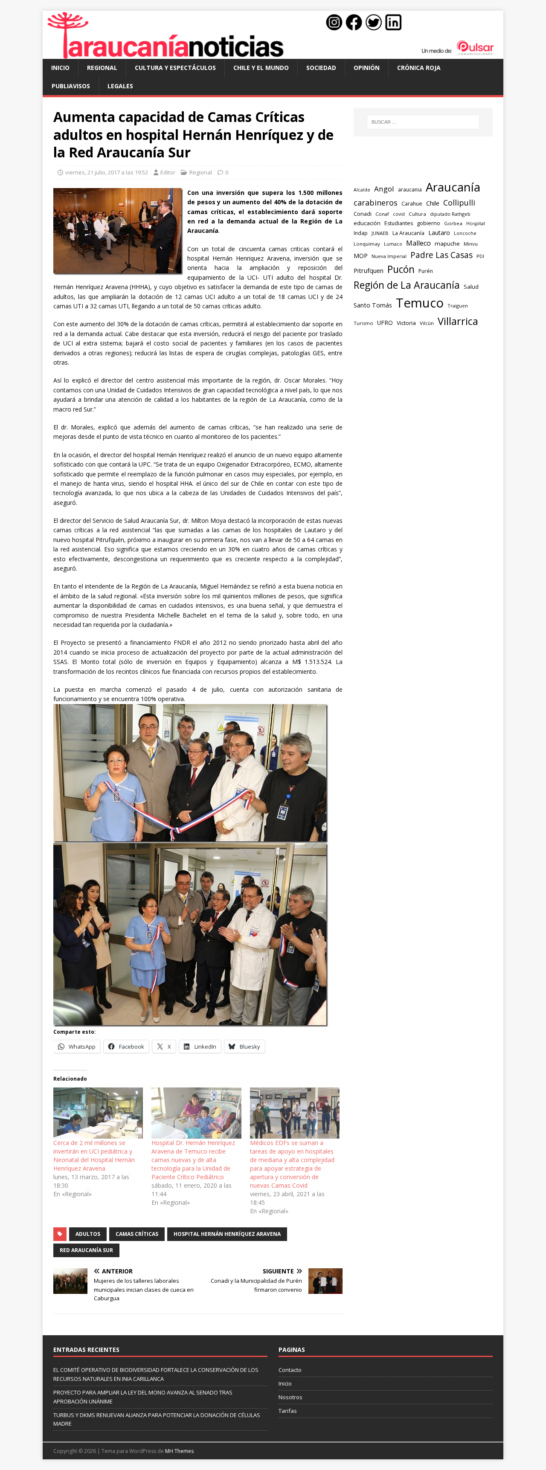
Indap (361, 233)
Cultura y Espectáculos (175, 68)
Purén (425, 271)
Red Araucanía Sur (86, 1250)
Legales (120, 86)
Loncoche (465, 233)
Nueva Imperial (389, 256)
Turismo (363, 323)
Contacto (290, 1370)
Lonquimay (367, 244)
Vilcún (427, 323)
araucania (410, 189)
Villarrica (458, 321)
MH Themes (179, 1451)
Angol (384, 189)
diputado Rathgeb (450, 214)
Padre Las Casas (441, 255)
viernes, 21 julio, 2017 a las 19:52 (106, 172)
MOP (361, 256)
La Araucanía (408, 233)
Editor (167, 172)
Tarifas (288, 1411)
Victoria (406, 323)
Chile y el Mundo (261, 68)
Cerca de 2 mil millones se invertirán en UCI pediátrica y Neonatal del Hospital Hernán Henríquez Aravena (94, 1155)
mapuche (447, 243)
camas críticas (137, 1234)
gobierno (428, 223)
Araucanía (453, 187)
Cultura (417, 214)
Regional (102, 68)
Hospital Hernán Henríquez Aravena (227, 1234)
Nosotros (290, 1397)
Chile (432, 203)
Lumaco (393, 244)
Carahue (411, 203)
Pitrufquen (368, 270)
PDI (480, 256)
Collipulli (459, 202)
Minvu (471, 244)
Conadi (363, 213)
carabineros (376, 202)
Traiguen (457, 305)
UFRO (385, 323)
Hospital (475, 223)
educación (367, 223)
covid (399, 214)
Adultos (88, 1234)
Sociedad (321, 68)
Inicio (60, 68)
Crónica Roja (419, 68)
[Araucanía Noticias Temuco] (273, 54)
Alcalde (362, 190)
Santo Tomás (373, 305)
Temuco (420, 302)
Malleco (418, 243)
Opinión (367, 68)
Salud (471, 286)
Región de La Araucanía (407, 285)
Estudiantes (398, 223)
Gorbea (453, 223)
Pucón (401, 269)
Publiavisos (71, 86)
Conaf (382, 214)
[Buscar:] (423, 122)
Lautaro (439, 233)
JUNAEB (380, 233)
